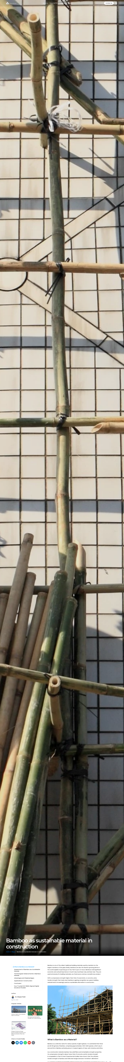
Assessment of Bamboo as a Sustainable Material (27, 970)
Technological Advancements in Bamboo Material (27, 974)
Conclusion (17, 983)
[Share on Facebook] (21, 1042)
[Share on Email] (29, 1042)
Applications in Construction (23, 981)
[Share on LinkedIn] (17, 1042)
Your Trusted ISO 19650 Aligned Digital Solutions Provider (26, 987)
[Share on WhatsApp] (25, 1042)
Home (8, 951)
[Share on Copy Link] (33, 1042)
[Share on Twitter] (13, 1042)
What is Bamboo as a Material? (24, 967)
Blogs (13, 951)
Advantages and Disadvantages (24, 978)
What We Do (53, 3)
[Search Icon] (116, 3)
